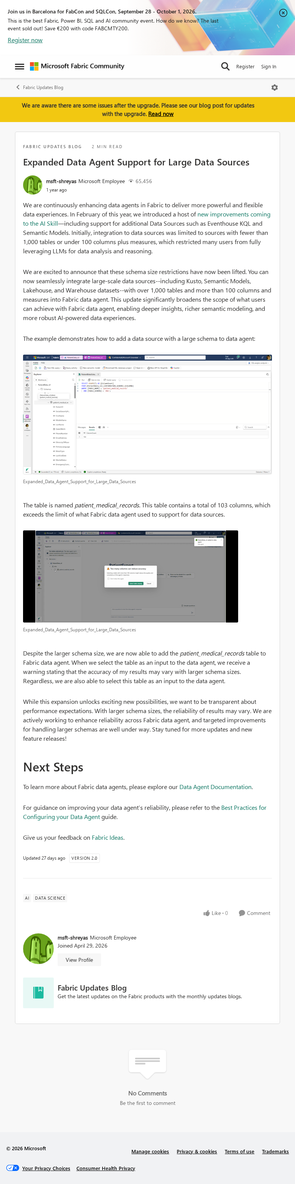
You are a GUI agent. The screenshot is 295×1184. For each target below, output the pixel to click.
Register (245, 66)
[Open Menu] (274, 87)
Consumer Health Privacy (105, 1168)
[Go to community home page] (77, 66)
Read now (161, 113)
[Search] (225, 66)
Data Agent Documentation (215, 787)
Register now (25, 40)
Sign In (268, 66)
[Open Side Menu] (19, 66)
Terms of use (239, 1151)
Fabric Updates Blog (43, 87)
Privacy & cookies (197, 1151)
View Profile (79, 959)
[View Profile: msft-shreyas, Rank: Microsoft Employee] (32, 185)
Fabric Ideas (107, 837)
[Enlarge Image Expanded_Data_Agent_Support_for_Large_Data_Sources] (147, 414)
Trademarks (275, 1151)
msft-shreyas (61, 181)
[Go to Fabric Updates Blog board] (38, 993)
